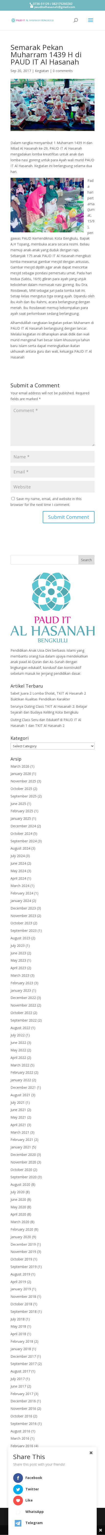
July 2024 (17, 855)
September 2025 (23, 796)
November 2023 (23, 915)
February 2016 (21, 1446)
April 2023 (18, 968)
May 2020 (18, 1207)
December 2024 (23, 826)
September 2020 (23, 1177)
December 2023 (23, 908)
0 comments (63, 70)
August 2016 (20, 1431)
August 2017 (20, 1371)
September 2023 (23, 930)
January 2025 (20, 818)
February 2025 (21, 811)
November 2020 (23, 1162)
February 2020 (21, 1229)
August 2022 (20, 1027)
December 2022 (23, 997)
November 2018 (23, 1296)
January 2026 (20, 773)
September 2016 (23, 1423)
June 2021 (18, 1109)
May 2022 (18, 1050)
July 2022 (17, 1035)
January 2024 (20, 900)
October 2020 (21, 1169)
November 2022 (23, 1005)
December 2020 (23, 1154)
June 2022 (18, 1042)
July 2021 (17, 1102)
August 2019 (20, 1274)
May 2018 (18, 1326)
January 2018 (20, 1349)
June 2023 (18, 953)
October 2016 (21, 1416)
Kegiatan (42, 70)
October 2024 (21, 833)
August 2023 (20, 938)
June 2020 (18, 1199)
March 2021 (19, 1132)
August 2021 (20, 1095)
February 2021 (21, 1139)
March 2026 (19, 766)
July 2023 (17, 945)
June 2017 (18, 1386)
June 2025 (18, 803)
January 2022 (20, 1080)
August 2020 (20, 1184)
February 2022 (21, 1072)
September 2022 (23, 1020)
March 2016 (19, 1438)
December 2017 (23, 1356)
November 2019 (23, 1251)
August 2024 (20, 848)
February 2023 (21, 983)
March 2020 (19, 1221)
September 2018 (23, 1311)
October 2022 (21, 1012)
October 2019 (21, 1259)
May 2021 (18, 1117)
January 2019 (20, 1289)
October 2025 (21, 788)
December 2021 (23, 1087)
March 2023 (19, 975)
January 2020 (20, 1236)
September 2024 (23, 841)
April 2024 (18, 878)
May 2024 (18, 871)
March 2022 (19, 1065)
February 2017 (21, 1393)
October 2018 (21, 1304)
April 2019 (18, 1281)
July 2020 (17, 1192)
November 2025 (23, 781)
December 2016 (23, 1401)
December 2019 (23, 1244)
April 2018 (18, 1334)
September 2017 (23, 1363)
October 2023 (21, 923)
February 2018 (21, 1341)
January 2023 (20, 990)
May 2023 (18, 960)
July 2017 (17, 1378)
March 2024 (19, 885)
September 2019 (23, 1266)
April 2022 (18, 1057)
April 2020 (18, 1214)
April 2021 (18, 1124)
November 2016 (23, 1408)
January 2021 (20, 1147)
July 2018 (17, 1319)
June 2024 (18, 863)
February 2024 (21, 893)
